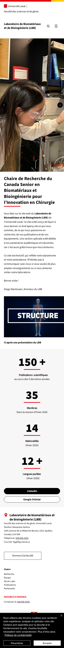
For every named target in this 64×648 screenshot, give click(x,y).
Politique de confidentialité (18, 635)
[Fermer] (59, 617)
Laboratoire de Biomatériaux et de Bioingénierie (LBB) (22, 26)
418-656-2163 (22, 538)
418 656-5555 (23, 602)
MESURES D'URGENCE (15, 597)
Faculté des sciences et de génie (21, 11)
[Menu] (56, 26)
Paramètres (17, 643)
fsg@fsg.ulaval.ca (21, 542)
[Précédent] (4, 105)
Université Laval (16, 6)
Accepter (47, 643)
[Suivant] (60, 105)
